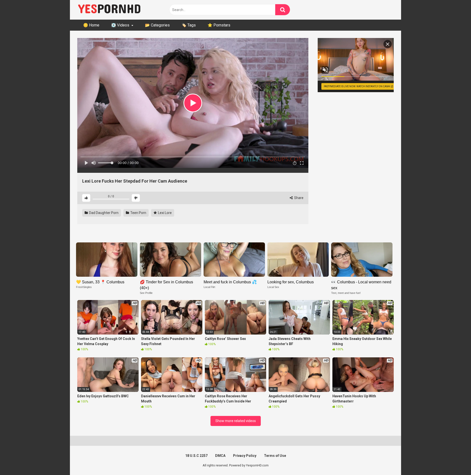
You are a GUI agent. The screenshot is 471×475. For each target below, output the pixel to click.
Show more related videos (235, 421)
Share (298, 198)
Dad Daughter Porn (103, 213)
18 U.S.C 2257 (196, 456)
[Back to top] (454, 460)
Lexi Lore (164, 213)
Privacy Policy (244, 456)
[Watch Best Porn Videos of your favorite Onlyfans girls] (109, 10)
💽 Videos (120, 25)
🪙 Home (91, 25)
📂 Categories (157, 25)
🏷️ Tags (189, 25)
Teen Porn (138, 213)
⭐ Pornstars (219, 25)
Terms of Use (275, 456)
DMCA (220, 456)
